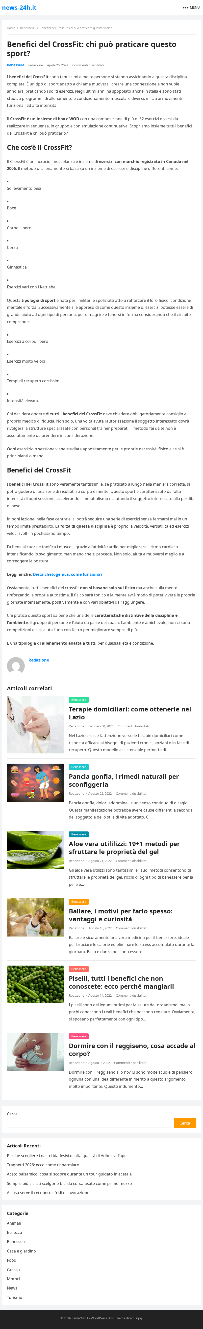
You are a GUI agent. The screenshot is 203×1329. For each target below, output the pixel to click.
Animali (14, 1223)
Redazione (35, 65)
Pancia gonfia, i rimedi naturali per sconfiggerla (124, 780)
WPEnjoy (136, 1318)
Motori (13, 1279)
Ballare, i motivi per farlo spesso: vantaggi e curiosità (121, 915)
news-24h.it (19, 7)
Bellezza (14, 1232)
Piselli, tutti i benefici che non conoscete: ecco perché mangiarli (121, 982)
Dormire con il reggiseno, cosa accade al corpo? (132, 1049)
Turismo (14, 1297)
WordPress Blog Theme (108, 1318)
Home (11, 28)
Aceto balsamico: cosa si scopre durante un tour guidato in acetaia (69, 1174)
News (12, 1288)
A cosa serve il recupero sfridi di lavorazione (48, 1192)
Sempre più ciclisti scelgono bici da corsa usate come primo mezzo (69, 1183)
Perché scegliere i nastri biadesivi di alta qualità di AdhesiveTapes (67, 1155)
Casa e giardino (21, 1251)
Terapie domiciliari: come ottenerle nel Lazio (130, 713)
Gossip (13, 1269)
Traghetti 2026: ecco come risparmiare (43, 1165)
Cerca (12, 1114)
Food (11, 1260)
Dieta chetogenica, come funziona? (67, 574)
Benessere (27, 28)
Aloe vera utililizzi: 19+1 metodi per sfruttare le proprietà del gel (124, 847)
